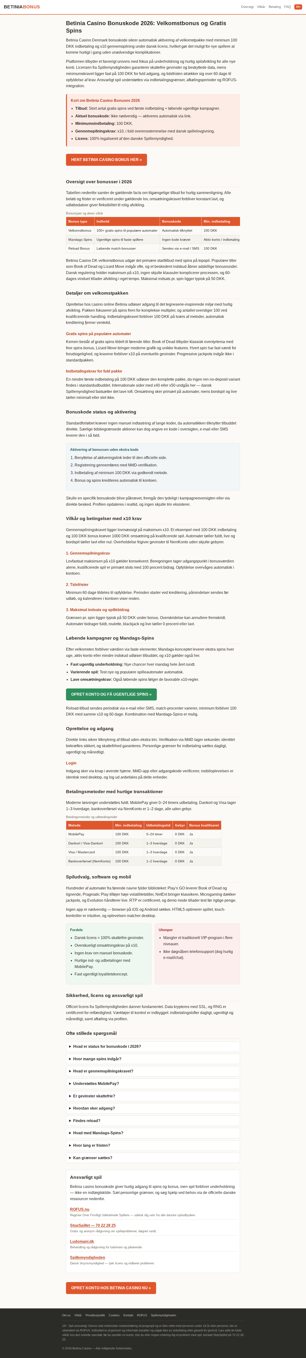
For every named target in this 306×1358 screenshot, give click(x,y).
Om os (66, 1315)
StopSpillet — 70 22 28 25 (93, 1225)
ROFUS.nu (79, 1209)
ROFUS (142, 1315)
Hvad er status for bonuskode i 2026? (107, 1046)
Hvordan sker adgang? (94, 1108)
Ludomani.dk (82, 1241)
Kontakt (128, 1315)
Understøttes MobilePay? (96, 1084)
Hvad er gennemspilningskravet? (103, 1071)
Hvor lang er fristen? (91, 1145)
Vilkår (261, 7)
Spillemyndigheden (87, 1257)
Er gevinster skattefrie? (94, 1096)
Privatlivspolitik (95, 1315)
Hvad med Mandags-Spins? (98, 1133)
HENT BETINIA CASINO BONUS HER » (106, 160)
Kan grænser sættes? (92, 1158)
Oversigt (247, 7)
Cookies (114, 1315)
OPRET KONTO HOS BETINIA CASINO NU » (111, 1288)
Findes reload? (86, 1121)
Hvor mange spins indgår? (97, 1059)
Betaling (275, 7)
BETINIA (22, 6)
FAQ (287, 7)
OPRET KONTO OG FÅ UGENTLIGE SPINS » (111, 694)
